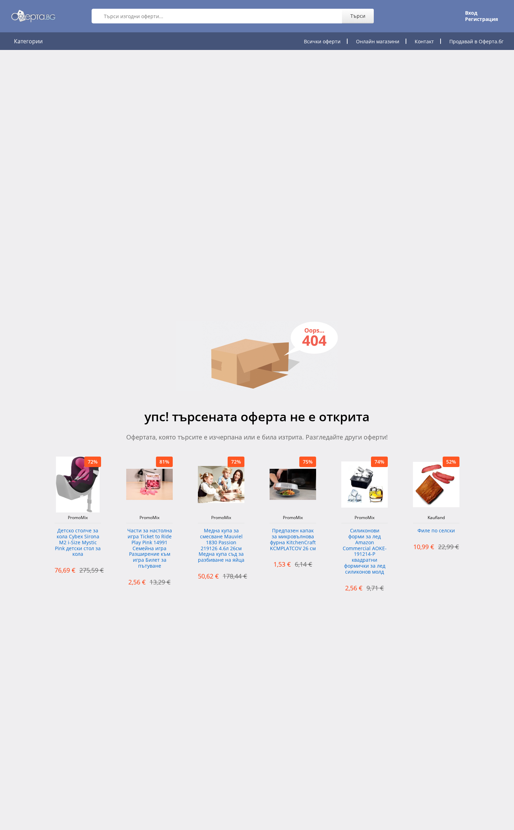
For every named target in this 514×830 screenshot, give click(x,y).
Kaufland (436, 517)
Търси (357, 16)
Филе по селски (436, 531)
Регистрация (481, 19)
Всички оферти (322, 41)
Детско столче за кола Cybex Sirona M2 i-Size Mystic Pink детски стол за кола (78, 542)
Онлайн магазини (377, 41)
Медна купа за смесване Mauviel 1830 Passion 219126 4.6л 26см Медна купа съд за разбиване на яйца (221, 545)
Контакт (424, 41)
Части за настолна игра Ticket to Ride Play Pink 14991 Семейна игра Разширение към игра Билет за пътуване (149, 548)
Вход (471, 13)
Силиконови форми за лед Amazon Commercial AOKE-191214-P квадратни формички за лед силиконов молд (365, 551)
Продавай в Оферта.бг (476, 41)
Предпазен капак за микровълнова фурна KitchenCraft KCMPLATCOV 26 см (293, 539)
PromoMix (78, 517)
